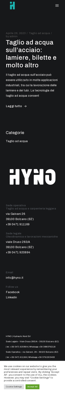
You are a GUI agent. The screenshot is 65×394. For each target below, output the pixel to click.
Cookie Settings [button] (14, 387)
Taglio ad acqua (39, 33)
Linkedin (11, 297)
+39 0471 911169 (18, 224)
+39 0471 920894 (18, 252)
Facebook (13, 292)
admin (12, 36)
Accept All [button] (32, 387)
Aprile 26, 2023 (16, 33)
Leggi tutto (14, 106)
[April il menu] (57, 5)
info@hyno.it (14, 277)
